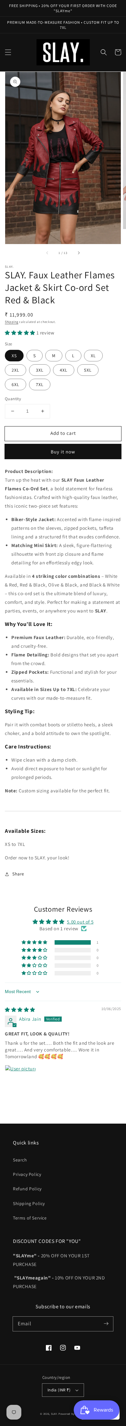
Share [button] (18, 874)
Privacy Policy (27, 1174)
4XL (64, 370)
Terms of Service (30, 1218)
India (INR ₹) (58, 1390)
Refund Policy (27, 1189)
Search (20, 1160)
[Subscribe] (106, 1324)
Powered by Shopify (72, 1413)
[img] (20, 1010)
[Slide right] (78, 253)
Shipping (11, 322)
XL (93, 356)
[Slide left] (47, 253)
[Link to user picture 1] (20, 1080)
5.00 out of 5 (80, 922)
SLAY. (54, 1413)
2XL (15, 370)
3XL (40, 370)
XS (14, 356)
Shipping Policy (29, 1203)
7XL (40, 384)
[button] (8, 52)
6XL (15, 384)
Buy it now (63, 452)
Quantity (13, 398)
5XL (88, 370)
